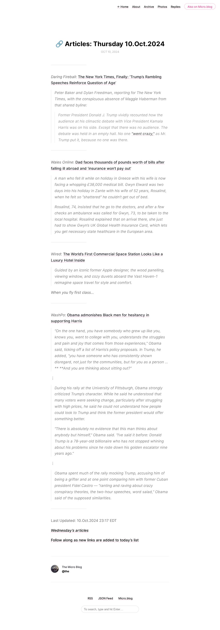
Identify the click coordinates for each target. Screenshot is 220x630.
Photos (162, 6)
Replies (175, 6)
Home (122, 6)
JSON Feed (105, 598)
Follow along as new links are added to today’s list (95, 540)
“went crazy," (142, 134)
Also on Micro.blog (200, 6)
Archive (149, 6)
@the (65, 571)
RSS (90, 598)
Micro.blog (125, 598)
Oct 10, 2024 (110, 51)
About (136, 6)
